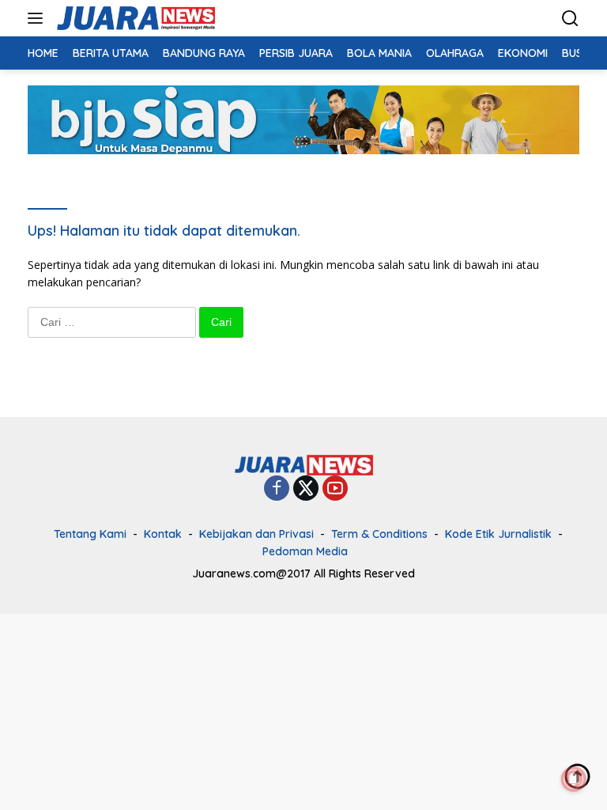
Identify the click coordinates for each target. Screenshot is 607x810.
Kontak (163, 534)
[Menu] (38, 18)
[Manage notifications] (573, 779)
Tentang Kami (90, 534)
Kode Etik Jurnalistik (498, 534)
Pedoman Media (305, 551)
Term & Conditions (379, 534)
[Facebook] (276, 489)
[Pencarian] (570, 19)
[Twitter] (306, 489)
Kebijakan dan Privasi (256, 534)
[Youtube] (335, 489)
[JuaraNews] (134, 18)
